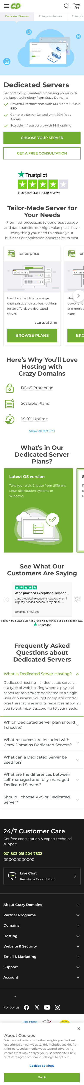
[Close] (79, 1028)
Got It (42, 1077)
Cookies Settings (42, 1065)
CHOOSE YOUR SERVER (42, 138)
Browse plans (32, 335)
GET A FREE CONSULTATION (42, 153)
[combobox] (3, 996)
